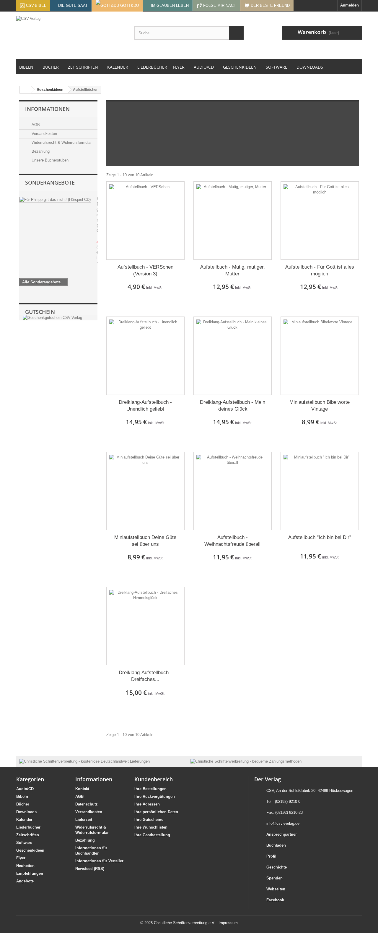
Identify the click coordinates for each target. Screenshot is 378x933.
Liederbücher (28, 827)
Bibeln (22, 796)
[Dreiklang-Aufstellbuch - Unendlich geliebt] (145, 355)
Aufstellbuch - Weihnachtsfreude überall (232, 541)
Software (24, 842)
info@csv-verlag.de (282, 823)
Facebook (275, 900)
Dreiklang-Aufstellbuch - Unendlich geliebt (145, 405)
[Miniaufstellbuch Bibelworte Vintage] (320, 355)
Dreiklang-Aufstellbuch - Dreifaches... (145, 676)
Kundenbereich (153, 779)
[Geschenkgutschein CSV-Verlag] (52, 317)
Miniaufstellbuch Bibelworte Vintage (319, 405)
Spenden (274, 878)
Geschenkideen (30, 850)
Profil (271, 856)
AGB (35, 124)
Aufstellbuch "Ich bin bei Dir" (319, 537)
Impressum (228, 923)
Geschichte (276, 867)
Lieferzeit (83, 819)
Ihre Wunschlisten (150, 827)
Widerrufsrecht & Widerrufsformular (61, 142)
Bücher (22, 804)
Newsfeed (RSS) (89, 868)
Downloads (26, 812)
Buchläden (276, 845)
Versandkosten (43, 133)
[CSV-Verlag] (71, 35)
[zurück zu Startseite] (25, 89)
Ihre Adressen (147, 804)
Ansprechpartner (281, 834)
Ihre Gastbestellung (152, 835)
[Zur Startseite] (332, 5)
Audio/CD (25, 789)
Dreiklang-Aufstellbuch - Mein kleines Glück (232, 405)
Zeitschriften (27, 835)
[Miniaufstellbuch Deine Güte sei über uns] (145, 491)
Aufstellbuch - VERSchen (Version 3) (145, 270)
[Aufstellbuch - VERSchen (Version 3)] (145, 220)
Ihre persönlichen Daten (156, 812)
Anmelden (349, 5)
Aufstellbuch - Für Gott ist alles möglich (319, 270)
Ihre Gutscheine (148, 819)
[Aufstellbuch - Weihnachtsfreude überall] (232, 491)
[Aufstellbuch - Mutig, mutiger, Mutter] (232, 220)
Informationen (47, 108)
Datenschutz (86, 804)
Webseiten (275, 889)
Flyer (20, 858)
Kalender (24, 819)
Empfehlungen (29, 873)
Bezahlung (40, 151)
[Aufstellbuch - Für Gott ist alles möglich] (320, 220)
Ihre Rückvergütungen (154, 796)
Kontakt (82, 789)
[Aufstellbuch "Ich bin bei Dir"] (320, 491)
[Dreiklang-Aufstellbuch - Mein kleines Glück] (232, 355)
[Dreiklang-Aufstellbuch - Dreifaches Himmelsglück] (145, 626)
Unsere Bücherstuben (49, 160)
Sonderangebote (50, 182)
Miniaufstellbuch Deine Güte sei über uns (145, 541)
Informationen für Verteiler (99, 861)
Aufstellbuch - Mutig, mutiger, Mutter (232, 270)
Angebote (25, 881)
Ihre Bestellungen (150, 789)
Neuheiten (25, 865)
